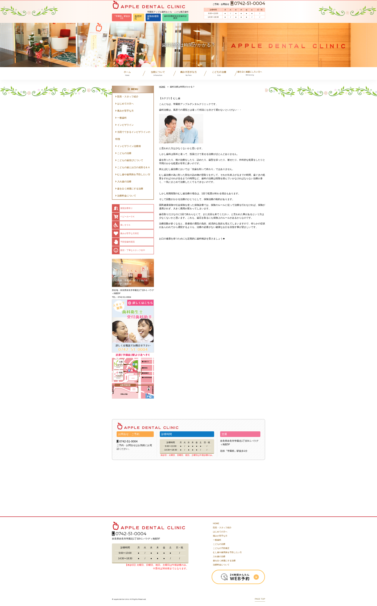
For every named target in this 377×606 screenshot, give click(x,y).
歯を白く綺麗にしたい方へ (249, 73)
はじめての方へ (125, 103)
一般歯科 (122, 118)
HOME (162, 87)
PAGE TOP (260, 599)
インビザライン (125, 125)
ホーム (127, 73)
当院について (158, 73)
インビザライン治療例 (129, 146)
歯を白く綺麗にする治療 (130, 188)
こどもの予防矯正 (221, 548)
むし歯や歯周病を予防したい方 (133, 174)
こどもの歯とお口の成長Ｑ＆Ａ (133, 167)
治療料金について (126, 195)
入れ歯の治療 (124, 181)
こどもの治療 (219, 73)
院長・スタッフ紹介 (127, 96)
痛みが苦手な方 (188, 73)
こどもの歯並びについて (130, 160)
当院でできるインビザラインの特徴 (132, 135)
